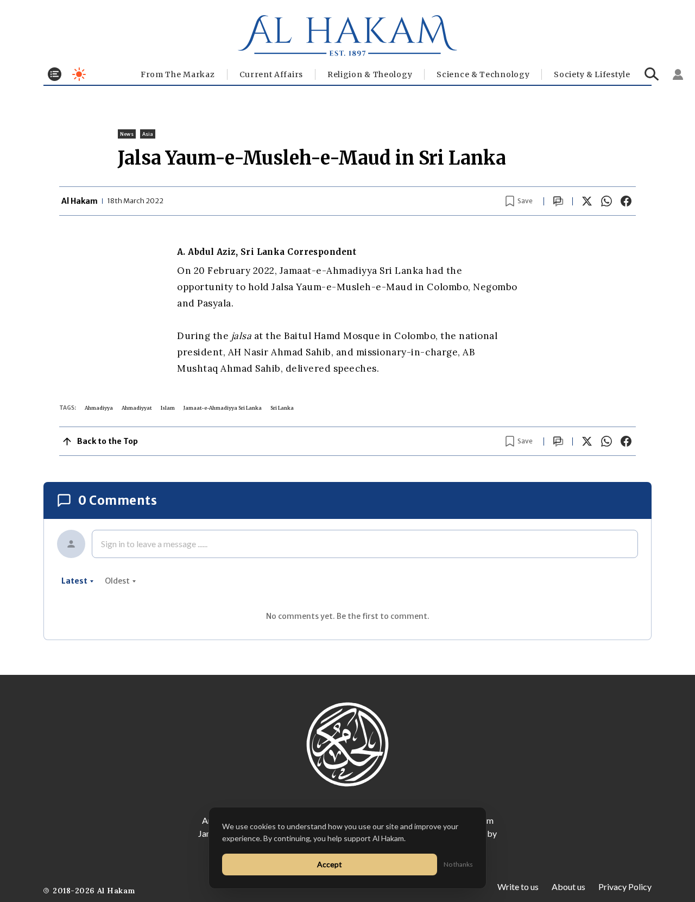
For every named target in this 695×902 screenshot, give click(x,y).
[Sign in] (678, 74)
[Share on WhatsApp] (606, 201)
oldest (117, 581)
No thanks (458, 864)
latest (74, 581)
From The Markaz (178, 74)
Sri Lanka (282, 408)
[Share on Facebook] (626, 201)
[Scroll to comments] (558, 201)
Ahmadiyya (99, 408)
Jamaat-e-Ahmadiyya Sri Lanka (223, 408)
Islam (168, 408)
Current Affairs (271, 74)
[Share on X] (587, 201)
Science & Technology (483, 74)
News (127, 134)
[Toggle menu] (54, 74)
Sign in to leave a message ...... (154, 543)
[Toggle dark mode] (79, 74)
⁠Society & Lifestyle (592, 74)
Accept (329, 864)
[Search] (652, 74)
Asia (148, 134)
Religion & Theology (369, 74)
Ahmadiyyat (137, 408)
